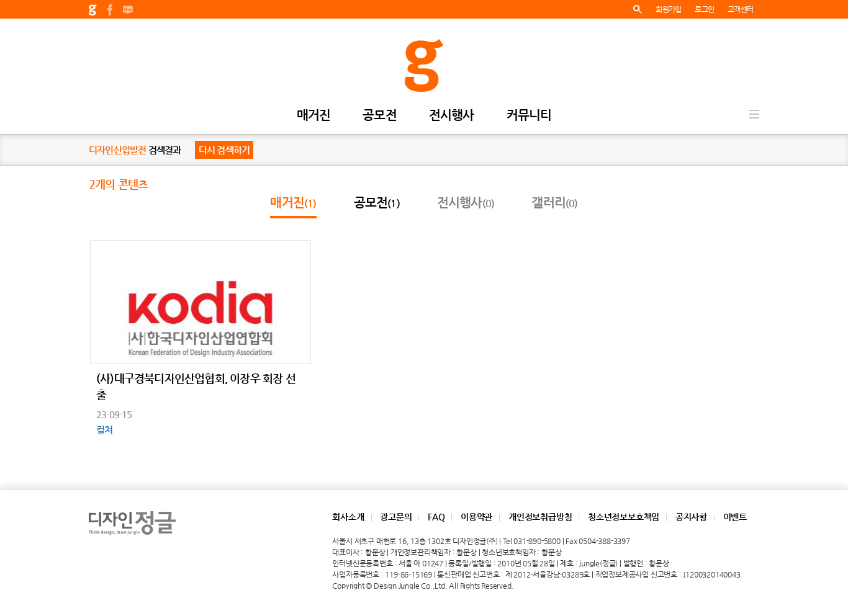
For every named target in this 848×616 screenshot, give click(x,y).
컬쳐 (104, 429)
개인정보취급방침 (540, 517)
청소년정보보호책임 (623, 517)
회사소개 (348, 517)
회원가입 (668, 9)
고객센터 (740, 9)
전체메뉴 (754, 114)
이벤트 (735, 517)
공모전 (380, 115)
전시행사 (451, 115)
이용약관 (476, 517)
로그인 (704, 9)
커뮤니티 (529, 115)
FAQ (436, 517)
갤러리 (554, 202)
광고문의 (396, 517)
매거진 (314, 115)
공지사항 (691, 517)
